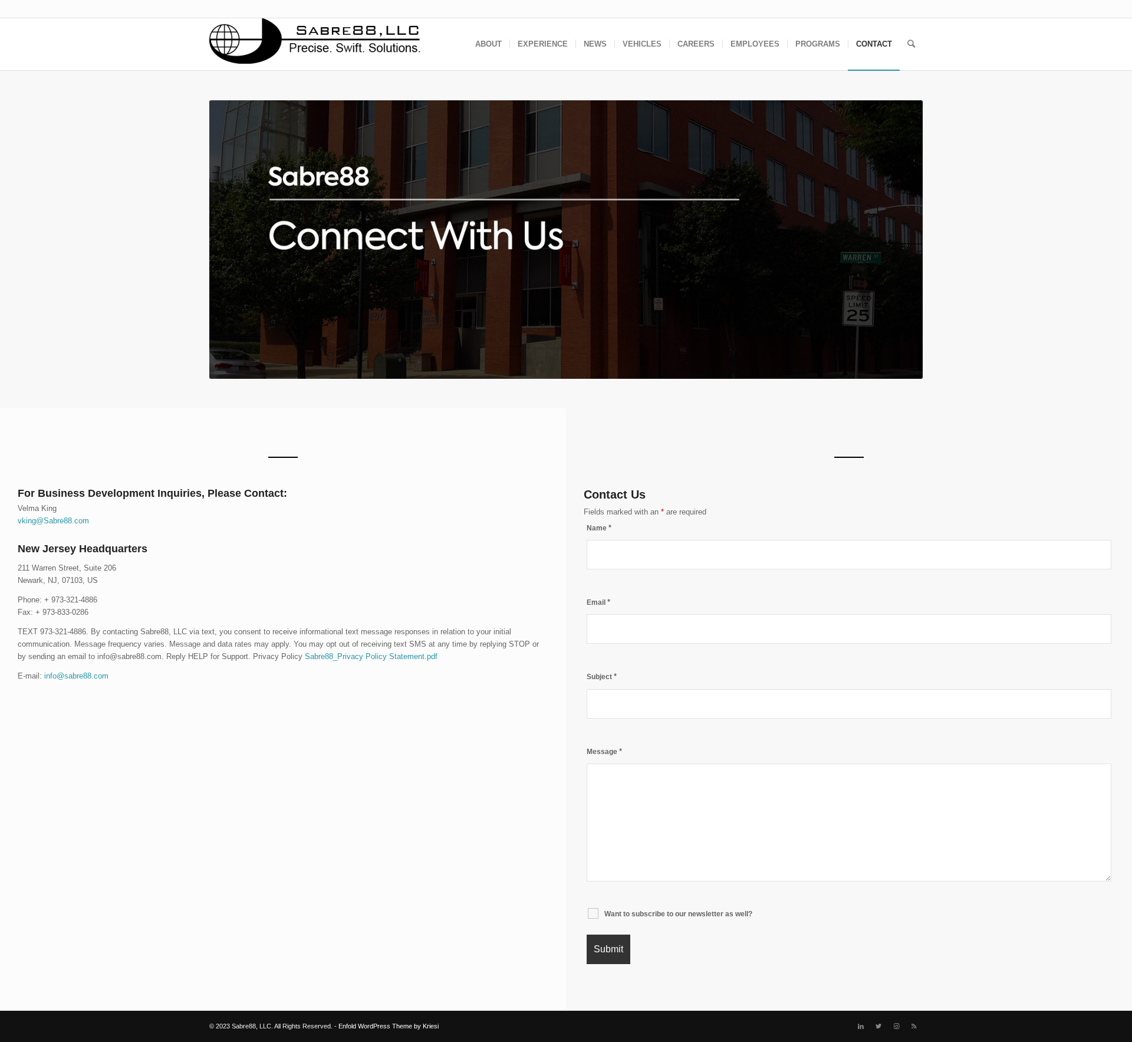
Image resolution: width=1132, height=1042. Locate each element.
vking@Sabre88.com (53, 520)
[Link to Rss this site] (914, 1026)
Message (604, 752)
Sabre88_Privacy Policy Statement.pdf (371, 656)
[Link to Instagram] (896, 1026)
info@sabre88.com (76, 675)
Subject (602, 677)
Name (599, 528)
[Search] (911, 44)
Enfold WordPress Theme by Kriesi (388, 1026)
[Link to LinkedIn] (861, 1026)
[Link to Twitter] (878, 1026)
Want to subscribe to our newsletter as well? (678, 914)
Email (598, 602)
